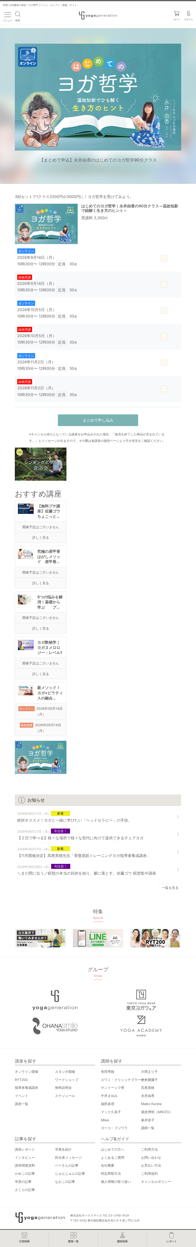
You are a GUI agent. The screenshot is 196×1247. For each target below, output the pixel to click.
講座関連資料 (25, 1165)
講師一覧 (147, 1128)
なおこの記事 (65, 1181)
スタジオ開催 (65, 1072)
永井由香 (147, 1096)
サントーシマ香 (112, 1087)
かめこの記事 (25, 1173)
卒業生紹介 (63, 1149)
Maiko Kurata (151, 1104)
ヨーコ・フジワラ (114, 1128)
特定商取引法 (111, 1173)
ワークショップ (66, 1080)
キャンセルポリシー (156, 1181)
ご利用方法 (149, 1149)
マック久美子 (111, 1112)
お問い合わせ (151, 1157)
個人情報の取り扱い (116, 1181)
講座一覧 (21, 1104)
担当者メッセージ (68, 1157)
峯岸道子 (147, 1120)
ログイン (188, 19)
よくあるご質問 (112, 1157)
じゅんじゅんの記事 (70, 1173)
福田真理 (107, 1104)
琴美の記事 (23, 1181)
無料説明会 (63, 1087)
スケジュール (65, 1096)
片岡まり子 (149, 1072)
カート (177, 19)
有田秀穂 (107, 1072)
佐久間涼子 (149, 1080)
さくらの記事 (25, 1190)
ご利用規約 (149, 1173)
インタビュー (25, 1157)
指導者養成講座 (26, 1087)
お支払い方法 (151, 1165)
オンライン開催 (26, 1072)
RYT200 (21, 1080)
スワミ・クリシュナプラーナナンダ (127, 1080)
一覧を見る (170, 888)
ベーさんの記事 (66, 1165)
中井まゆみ (109, 1096)
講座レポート (25, 1149)
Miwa (105, 1120)
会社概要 (107, 1165)
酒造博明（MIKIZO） (157, 1112)
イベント (21, 1096)
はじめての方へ (112, 1149)
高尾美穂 (147, 1087)
